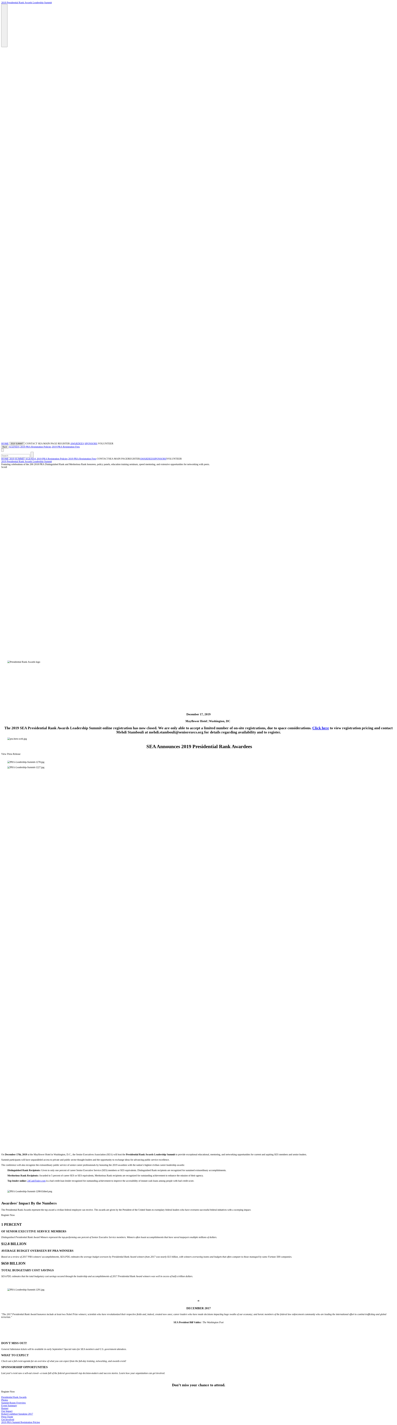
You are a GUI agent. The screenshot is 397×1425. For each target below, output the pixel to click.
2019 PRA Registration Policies (35, 446)
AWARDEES (77, 443)
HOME (5, 443)
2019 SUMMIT (17, 458)
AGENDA (14, 446)
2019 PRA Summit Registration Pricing (20, 1422)
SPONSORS (91, 443)
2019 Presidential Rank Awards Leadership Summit (26, 2)
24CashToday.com (36, 1180)
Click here (320, 728)
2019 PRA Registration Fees (66, 446)
